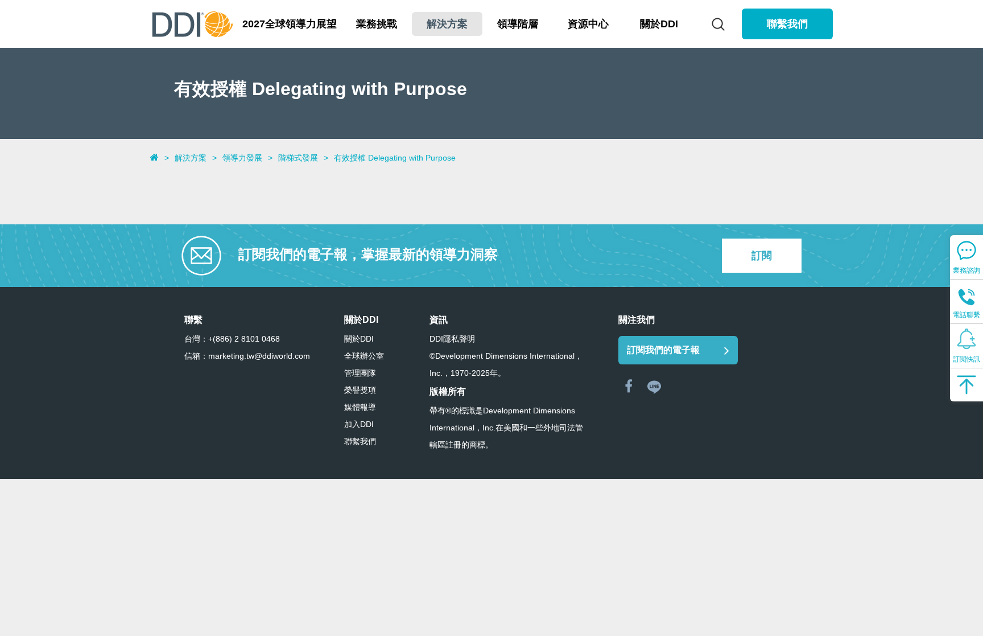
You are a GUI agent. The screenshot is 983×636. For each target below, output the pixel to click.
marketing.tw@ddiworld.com (259, 355)
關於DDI (359, 338)
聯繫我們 (787, 24)
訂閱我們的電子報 (663, 350)
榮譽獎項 (360, 390)
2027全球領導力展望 (289, 24)
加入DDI (359, 424)
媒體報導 (360, 407)
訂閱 (761, 255)
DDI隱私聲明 (452, 338)
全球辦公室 (364, 355)
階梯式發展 (298, 157)
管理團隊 (360, 373)
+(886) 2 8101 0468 (244, 338)
